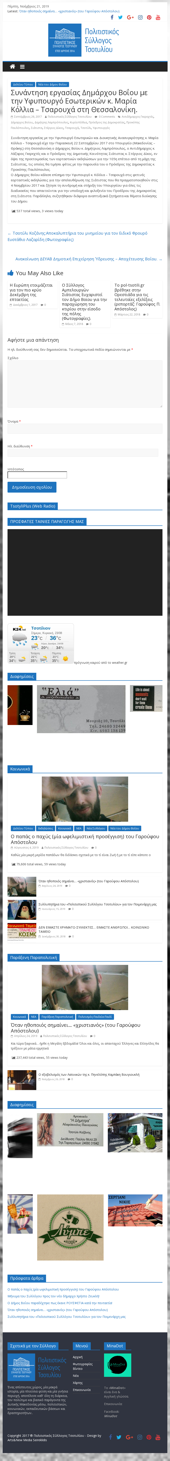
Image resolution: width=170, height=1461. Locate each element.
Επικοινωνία (82, 1390)
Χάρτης (78, 1383)
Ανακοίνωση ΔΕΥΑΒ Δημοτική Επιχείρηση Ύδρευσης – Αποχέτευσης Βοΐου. (88, 258)
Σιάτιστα (36, 128)
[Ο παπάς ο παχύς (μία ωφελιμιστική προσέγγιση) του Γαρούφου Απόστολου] (85, 779)
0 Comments (106, 117)
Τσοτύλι (86, 128)
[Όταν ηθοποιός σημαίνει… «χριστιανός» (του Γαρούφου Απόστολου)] (22, 879)
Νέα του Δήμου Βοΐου (52, 84)
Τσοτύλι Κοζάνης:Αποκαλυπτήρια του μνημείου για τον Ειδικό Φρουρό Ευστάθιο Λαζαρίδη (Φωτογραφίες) (77, 236)
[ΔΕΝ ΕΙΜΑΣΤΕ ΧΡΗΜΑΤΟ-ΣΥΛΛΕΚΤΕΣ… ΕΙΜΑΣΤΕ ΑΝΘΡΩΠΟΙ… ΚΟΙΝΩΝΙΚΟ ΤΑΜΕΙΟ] (22, 925)
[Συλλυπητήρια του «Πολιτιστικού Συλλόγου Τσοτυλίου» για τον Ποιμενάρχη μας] (22, 902)
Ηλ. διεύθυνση (20, 446)
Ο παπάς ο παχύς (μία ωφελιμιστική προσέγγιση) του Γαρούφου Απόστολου (85, 839)
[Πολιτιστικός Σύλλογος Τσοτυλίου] (12, 66)
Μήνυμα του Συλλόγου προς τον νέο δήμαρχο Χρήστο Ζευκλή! (53, 1296)
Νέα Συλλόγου (96, 828)
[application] (85, 572)
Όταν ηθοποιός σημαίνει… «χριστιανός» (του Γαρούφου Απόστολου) (69, 11)
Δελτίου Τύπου (23, 84)
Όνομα (14, 421)
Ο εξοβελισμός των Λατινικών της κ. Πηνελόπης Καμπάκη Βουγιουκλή (89, 1074)
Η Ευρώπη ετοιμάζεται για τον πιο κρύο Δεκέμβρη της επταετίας (31, 292)
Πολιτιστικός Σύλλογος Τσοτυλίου (70, 117)
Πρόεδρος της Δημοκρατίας (107, 122)
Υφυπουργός (101, 128)
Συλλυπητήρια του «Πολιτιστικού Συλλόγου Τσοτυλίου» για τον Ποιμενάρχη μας (97, 904)
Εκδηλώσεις (45, 828)
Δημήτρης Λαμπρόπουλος (51, 122)
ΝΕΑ (78, 828)
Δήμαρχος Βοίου (22, 122)
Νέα (76, 1376)
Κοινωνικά (64, 828)
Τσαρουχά (72, 128)
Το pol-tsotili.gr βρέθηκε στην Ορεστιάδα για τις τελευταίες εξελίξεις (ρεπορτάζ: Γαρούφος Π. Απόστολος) (137, 296)
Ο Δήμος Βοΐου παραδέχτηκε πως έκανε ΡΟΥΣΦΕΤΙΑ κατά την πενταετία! (60, 1303)
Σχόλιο (13, 358)
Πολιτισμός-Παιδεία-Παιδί (95, 1017)
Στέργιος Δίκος (53, 128)
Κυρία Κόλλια (78, 122)
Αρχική (78, 1357)
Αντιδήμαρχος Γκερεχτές (137, 117)
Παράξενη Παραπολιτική (57, 1017)
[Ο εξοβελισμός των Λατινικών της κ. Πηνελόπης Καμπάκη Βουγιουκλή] (22, 1072)
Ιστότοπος (16, 469)
